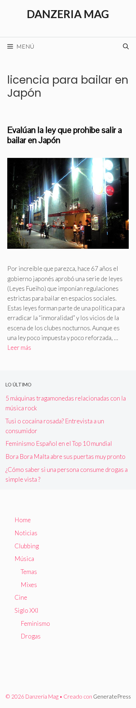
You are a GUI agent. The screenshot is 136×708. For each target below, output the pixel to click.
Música (24, 558)
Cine (21, 597)
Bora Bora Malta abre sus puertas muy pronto (65, 456)
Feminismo (35, 623)
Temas (29, 571)
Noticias (26, 533)
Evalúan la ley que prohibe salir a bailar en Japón (64, 135)
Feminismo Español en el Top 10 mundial (58, 443)
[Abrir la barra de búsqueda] (126, 46)
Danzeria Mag (68, 13)
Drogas (31, 636)
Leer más (19, 347)
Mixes (29, 584)
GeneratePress (112, 696)
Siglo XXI (26, 610)
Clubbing (27, 546)
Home (23, 520)
